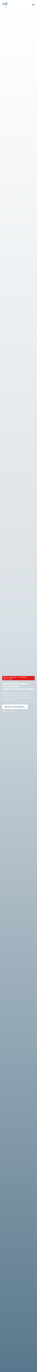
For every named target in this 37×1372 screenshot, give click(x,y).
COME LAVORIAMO (8, 711)
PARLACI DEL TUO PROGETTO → (15, 706)
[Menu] (33, 5)
